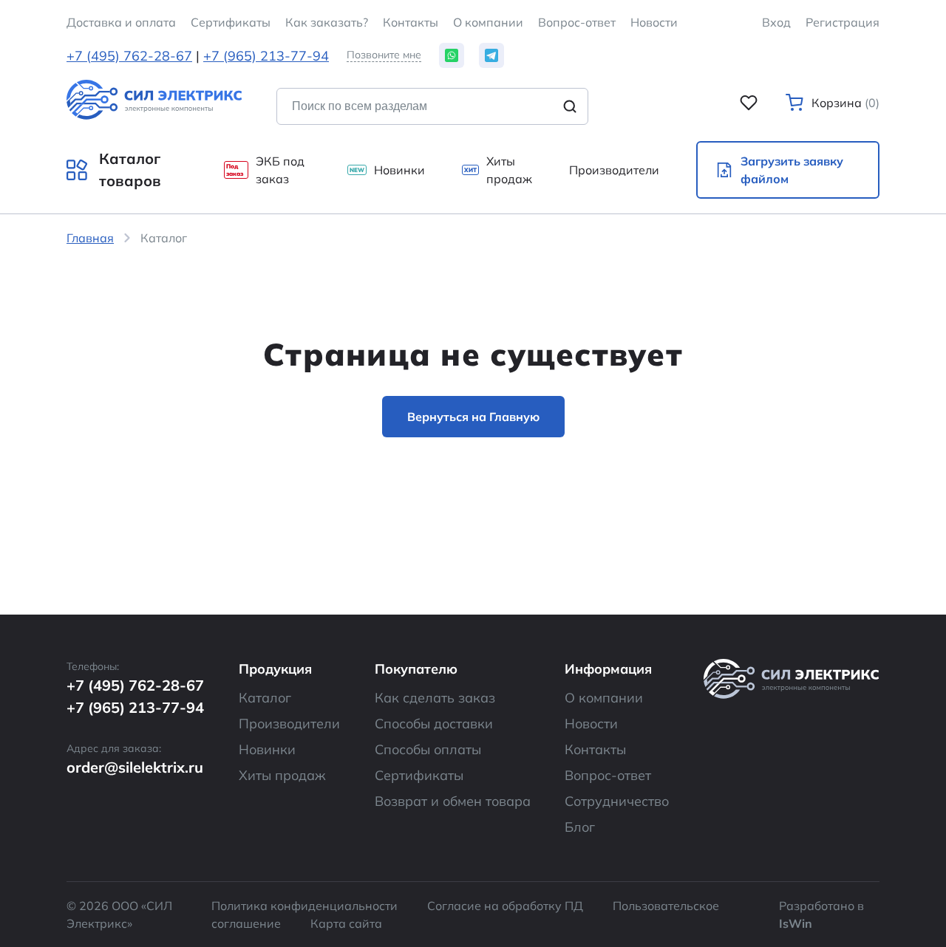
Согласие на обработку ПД (505, 905)
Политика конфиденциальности (304, 905)
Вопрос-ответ (577, 22)
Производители (289, 723)
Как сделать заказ (435, 697)
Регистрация (842, 22)
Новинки (267, 749)
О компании (488, 22)
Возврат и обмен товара (453, 801)
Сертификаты (419, 775)
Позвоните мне (384, 55)
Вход (776, 22)
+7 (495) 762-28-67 (129, 55)
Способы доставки (434, 723)
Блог (580, 826)
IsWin (795, 923)
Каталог (265, 697)
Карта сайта (346, 923)
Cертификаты (230, 22)
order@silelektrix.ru (135, 767)
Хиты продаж (282, 775)
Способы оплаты (428, 749)
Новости (654, 22)
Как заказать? (326, 22)
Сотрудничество (617, 801)
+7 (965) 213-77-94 (266, 55)
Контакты (410, 22)
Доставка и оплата (121, 22)
